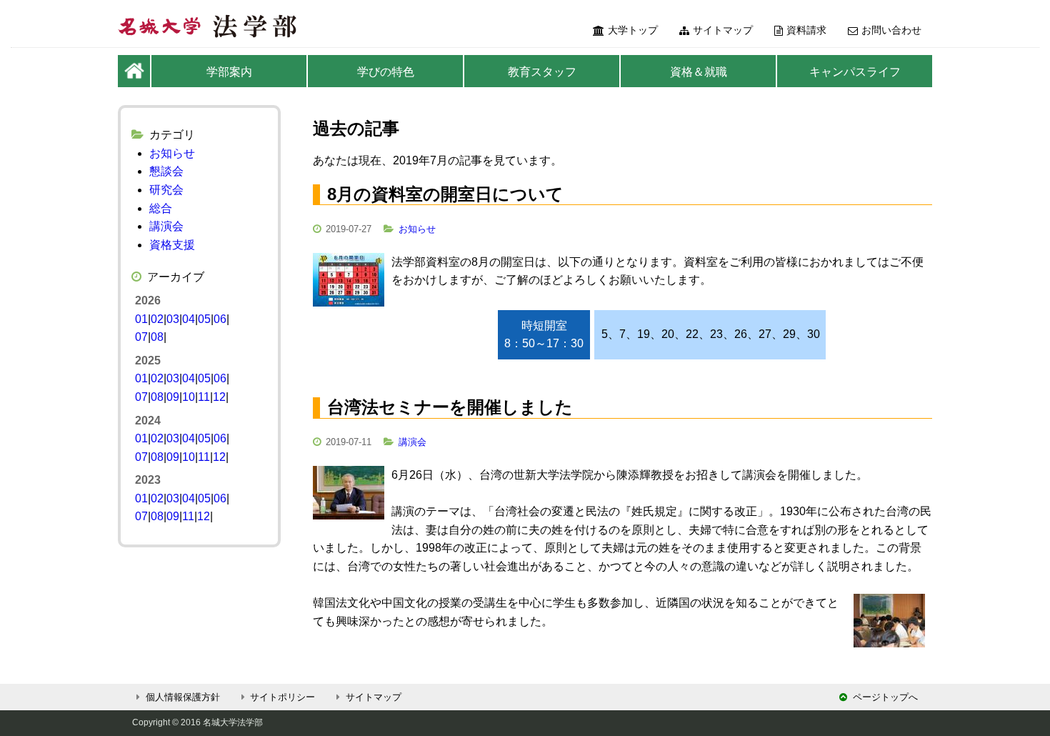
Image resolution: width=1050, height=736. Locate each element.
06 (220, 319)
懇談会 (166, 171)
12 (219, 397)
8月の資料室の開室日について (445, 194)
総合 (160, 208)
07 (141, 337)
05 (204, 319)
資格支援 (172, 245)
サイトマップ (723, 30)
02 (157, 319)
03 (172, 319)
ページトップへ (885, 697)
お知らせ (417, 229)
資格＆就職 (698, 72)
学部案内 (229, 72)
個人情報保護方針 (183, 697)
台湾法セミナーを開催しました (450, 407)
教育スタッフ (542, 72)
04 (188, 319)
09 (172, 397)
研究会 (166, 190)
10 (188, 397)
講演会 (412, 442)
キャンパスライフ (855, 72)
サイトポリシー (282, 697)
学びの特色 (385, 72)
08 (157, 337)
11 (204, 397)
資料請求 (806, 30)
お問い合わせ (891, 30)
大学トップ (633, 30)
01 (141, 319)
